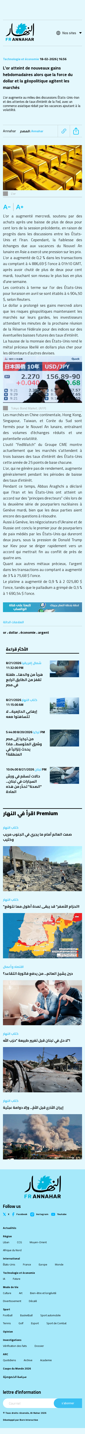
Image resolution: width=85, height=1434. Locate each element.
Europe (43, 1264)
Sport (6, 1309)
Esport (35, 1323)
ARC (5, 1354)
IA (4, 1278)
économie (28, 632)
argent (43, 632)
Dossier (39, 1345)
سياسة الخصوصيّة (14, 1376)
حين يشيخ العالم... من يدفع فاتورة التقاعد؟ (38, 973)
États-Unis (9, 1264)
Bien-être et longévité (43, 1293)
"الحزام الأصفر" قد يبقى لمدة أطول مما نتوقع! (41, 906)
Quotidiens (9, 1360)
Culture (7, 1293)
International (11, 1258)
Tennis (7, 1323)
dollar (13, 632)
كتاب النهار (29, 700)
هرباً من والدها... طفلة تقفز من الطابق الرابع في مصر (24, 679)
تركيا (36, 732)
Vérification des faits (15, 1345)
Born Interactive (29, 1420)
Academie (46, 1360)
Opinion (8, 1331)
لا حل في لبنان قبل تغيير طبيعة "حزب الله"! (36, 1040)
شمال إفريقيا (31, 663)
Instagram (42, 1214)
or (4, 632)
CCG (19, 1242)
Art (20, 1293)
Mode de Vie (10, 1287)
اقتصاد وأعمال (13, 967)
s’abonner (68, 1403)
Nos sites (69, 33)
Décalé (33, 1301)
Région (7, 1236)
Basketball (26, 1315)
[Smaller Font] (8, 207)
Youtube (61, 1214)
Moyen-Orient (38, 1242)
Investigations (12, 1339)
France (27, 1264)
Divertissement (12, 1301)
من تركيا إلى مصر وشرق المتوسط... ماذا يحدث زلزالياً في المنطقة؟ (24, 747)
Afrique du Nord (12, 1250)
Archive (28, 1360)
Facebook (21, 1214)
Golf (21, 1323)
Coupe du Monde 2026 (17, 1368)
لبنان (37, 769)
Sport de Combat (56, 1323)
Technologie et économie (21, 59)
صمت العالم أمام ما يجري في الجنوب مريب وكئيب (37, 837)
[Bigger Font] (20, 207)
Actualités (9, 1228)
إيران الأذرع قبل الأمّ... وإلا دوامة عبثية (33, 1107)
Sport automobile (50, 1315)
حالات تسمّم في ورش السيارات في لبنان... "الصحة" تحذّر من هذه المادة (24, 784)
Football (7, 1315)
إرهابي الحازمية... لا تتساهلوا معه (21, 714)
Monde (59, 1264)
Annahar (9, 131)
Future (16, 1278)
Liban (6, 1242)
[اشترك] (42, 607)
